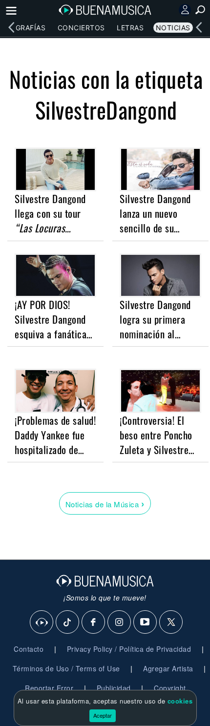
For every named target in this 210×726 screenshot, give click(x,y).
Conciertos (81, 27)
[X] (171, 622)
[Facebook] (93, 622)
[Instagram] (119, 622)
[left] (11, 27)
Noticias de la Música (105, 503)
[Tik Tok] (68, 622)
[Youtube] (145, 622)
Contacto (28, 649)
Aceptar (102, 715)
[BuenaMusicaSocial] (42, 622)
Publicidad (114, 688)
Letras (130, 27)
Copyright (170, 688)
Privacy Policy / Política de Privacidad (129, 649)
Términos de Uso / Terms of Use (66, 668)
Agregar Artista (168, 668)
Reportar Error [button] (49, 688)
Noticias (173, 27)
